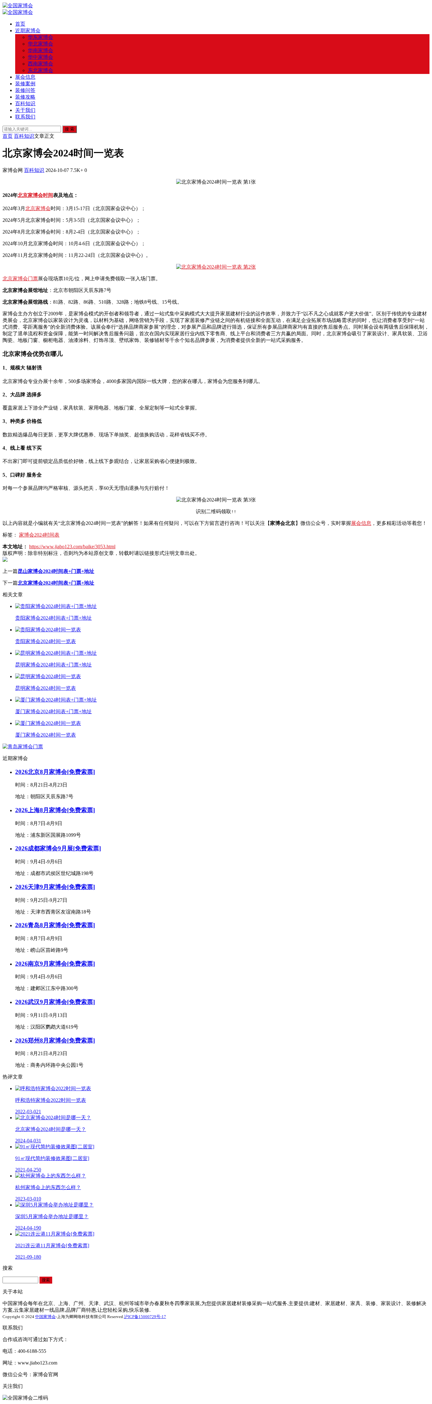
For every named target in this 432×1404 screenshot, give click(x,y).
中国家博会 (45, 1316)
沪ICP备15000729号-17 (145, 1316)
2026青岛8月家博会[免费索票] (55, 925)
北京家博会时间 (35, 195)
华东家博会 (40, 37)
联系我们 (25, 116)
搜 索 (69, 129)
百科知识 (25, 103)
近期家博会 (27, 30)
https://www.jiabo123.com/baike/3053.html (72, 546)
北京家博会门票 (20, 278)
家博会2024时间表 (39, 535)
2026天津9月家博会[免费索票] (55, 887)
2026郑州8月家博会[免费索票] (55, 1040)
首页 (20, 24)
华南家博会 (40, 50)
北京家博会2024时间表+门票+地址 (56, 583)
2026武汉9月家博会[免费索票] (55, 1002)
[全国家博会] (18, 5)
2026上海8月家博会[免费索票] (55, 810)
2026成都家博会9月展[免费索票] (58, 848)
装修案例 (25, 83)
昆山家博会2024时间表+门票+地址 (56, 571)
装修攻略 (25, 97)
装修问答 (25, 90)
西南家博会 (40, 63)
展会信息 (25, 77)
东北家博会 (40, 70)
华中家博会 (40, 57)
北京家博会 (38, 208)
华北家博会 (40, 43)
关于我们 (25, 110)
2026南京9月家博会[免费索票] (55, 963)
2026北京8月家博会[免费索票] (55, 772)
